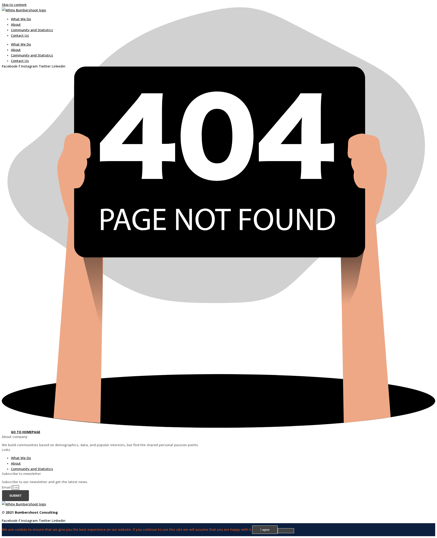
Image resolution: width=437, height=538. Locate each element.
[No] (286, 530)
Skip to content (14, 4)
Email (7, 487)
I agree (264, 529)
